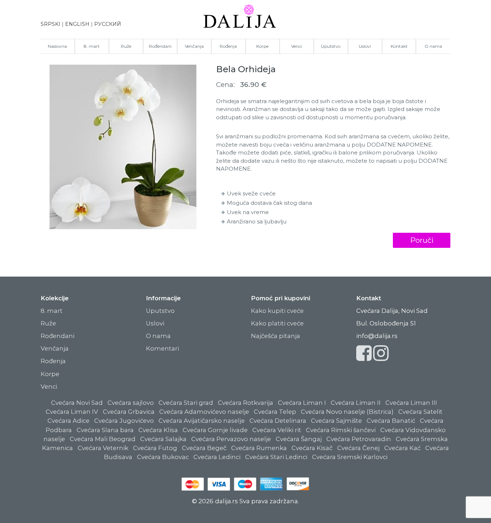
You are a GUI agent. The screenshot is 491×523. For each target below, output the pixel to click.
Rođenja (228, 46)
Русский (107, 24)
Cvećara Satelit (420, 411)
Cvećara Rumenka (259, 448)
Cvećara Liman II (356, 402)
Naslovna (57, 46)
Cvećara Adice (68, 420)
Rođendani (160, 46)
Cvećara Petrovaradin (358, 439)
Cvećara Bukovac (163, 456)
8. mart (92, 46)
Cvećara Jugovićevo (124, 420)
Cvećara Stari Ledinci (276, 456)
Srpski (50, 24)
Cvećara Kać (402, 448)
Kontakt (399, 46)
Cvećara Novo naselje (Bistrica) (347, 411)
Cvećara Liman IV (72, 411)
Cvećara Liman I (302, 402)
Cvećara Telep (275, 411)
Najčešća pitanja (275, 335)
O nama (433, 46)
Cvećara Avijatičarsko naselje (202, 420)
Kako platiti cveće (277, 323)
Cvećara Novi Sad (77, 402)
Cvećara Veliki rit (276, 430)
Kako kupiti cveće (277, 310)
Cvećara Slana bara (105, 430)
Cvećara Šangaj (299, 439)
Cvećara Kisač (312, 448)
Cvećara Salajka (163, 439)
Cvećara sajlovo (130, 402)
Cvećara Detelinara (277, 420)
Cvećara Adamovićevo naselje (204, 411)
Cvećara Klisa (158, 430)
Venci (296, 46)
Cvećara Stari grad (186, 402)
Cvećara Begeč (204, 448)
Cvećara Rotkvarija (245, 402)
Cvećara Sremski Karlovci (349, 456)
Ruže (126, 46)
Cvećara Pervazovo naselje (231, 439)
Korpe (262, 46)
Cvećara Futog (155, 448)
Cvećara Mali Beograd (103, 439)
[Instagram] (381, 357)
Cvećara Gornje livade (215, 430)
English (77, 24)
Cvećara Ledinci (216, 456)
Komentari (162, 348)
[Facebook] (364, 357)
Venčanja (194, 46)
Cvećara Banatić (391, 420)
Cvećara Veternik (103, 448)
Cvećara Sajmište (336, 420)
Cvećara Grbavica (129, 411)
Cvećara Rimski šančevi (341, 430)
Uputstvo (330, 46)
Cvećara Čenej (358, 448)
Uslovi (365, 46)
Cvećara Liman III (411, 402)
